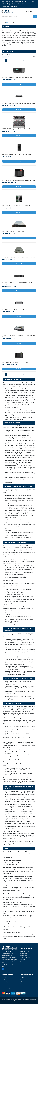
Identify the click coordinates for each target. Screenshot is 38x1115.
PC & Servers (9, 23)
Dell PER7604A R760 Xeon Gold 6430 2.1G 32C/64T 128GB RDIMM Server (17, 283)
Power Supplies (23, 955)
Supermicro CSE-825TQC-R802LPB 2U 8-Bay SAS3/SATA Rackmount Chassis (18, 336)
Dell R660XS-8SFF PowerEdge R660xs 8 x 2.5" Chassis (15, 362)
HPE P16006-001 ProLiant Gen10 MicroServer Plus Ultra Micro (17, 77)
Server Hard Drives (24, 951)
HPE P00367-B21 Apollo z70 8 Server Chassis (13, 231)
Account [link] (5, 6)
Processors (22, 959)
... (19, 60)
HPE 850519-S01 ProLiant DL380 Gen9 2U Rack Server (15, 309)
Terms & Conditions (6, 988)
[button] (12, 6)
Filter (35, 57)
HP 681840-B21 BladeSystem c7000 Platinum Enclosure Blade (17, 129)
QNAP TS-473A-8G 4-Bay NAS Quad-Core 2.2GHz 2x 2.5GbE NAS (18, 180)
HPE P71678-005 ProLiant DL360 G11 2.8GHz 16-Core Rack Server (18, 103)
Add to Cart (19, 84)
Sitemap (22, 984)
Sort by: (4, 57)
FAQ (21, 982)
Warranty (4, 986)
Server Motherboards (25, 957)
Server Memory (23, 953)
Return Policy (5, 982)
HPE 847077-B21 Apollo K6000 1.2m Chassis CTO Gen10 (16, 206)
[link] (28, 11)
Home (3, 23)
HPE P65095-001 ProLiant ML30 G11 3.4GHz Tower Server (16, 154)
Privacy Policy (5, 978)
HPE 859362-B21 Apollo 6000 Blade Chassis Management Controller (18, 257)
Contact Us (22, 986)
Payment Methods (6, 984)
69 (23, 60)
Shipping (4, 980)
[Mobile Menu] (36, 11)
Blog (21, 980)
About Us (22, 978)
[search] (35, 16)
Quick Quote (26, 11)
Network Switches (24, 961)
